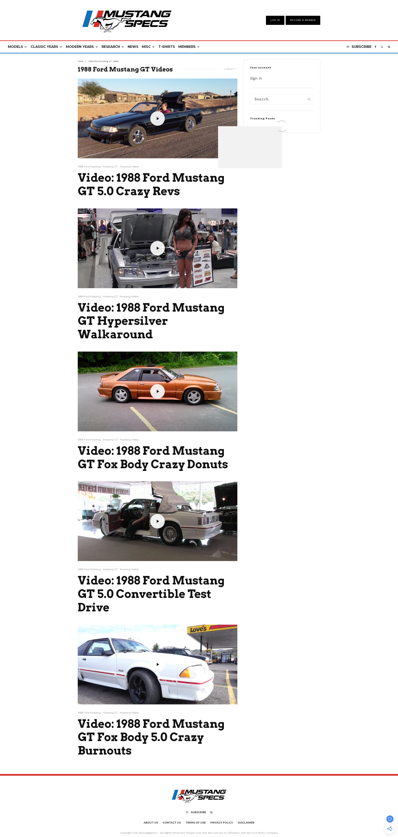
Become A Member (303, 20)
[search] (309, 99)
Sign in (256, 78)
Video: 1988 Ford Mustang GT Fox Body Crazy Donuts (153, 457)
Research (111, 47)
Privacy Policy (221, 822)
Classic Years (44, 47)
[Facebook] (375, 47)
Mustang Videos (129, 166)
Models (15, 47)
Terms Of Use (196, 822)
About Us (151, 822)
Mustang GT (110, 166)
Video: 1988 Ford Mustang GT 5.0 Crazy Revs (151, 184)
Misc (146, 47)
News (133, 47)
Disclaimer (246, 822)
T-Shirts (166, 47)
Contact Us (172, 822)
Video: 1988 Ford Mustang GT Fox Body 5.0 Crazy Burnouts (151, 737)
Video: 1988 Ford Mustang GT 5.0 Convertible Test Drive (151, 594)
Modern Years (80, 47)
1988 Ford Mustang (89, 166)
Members (187, 47)
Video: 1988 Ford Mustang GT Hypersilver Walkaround (151, 321)
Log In (275, 20)
